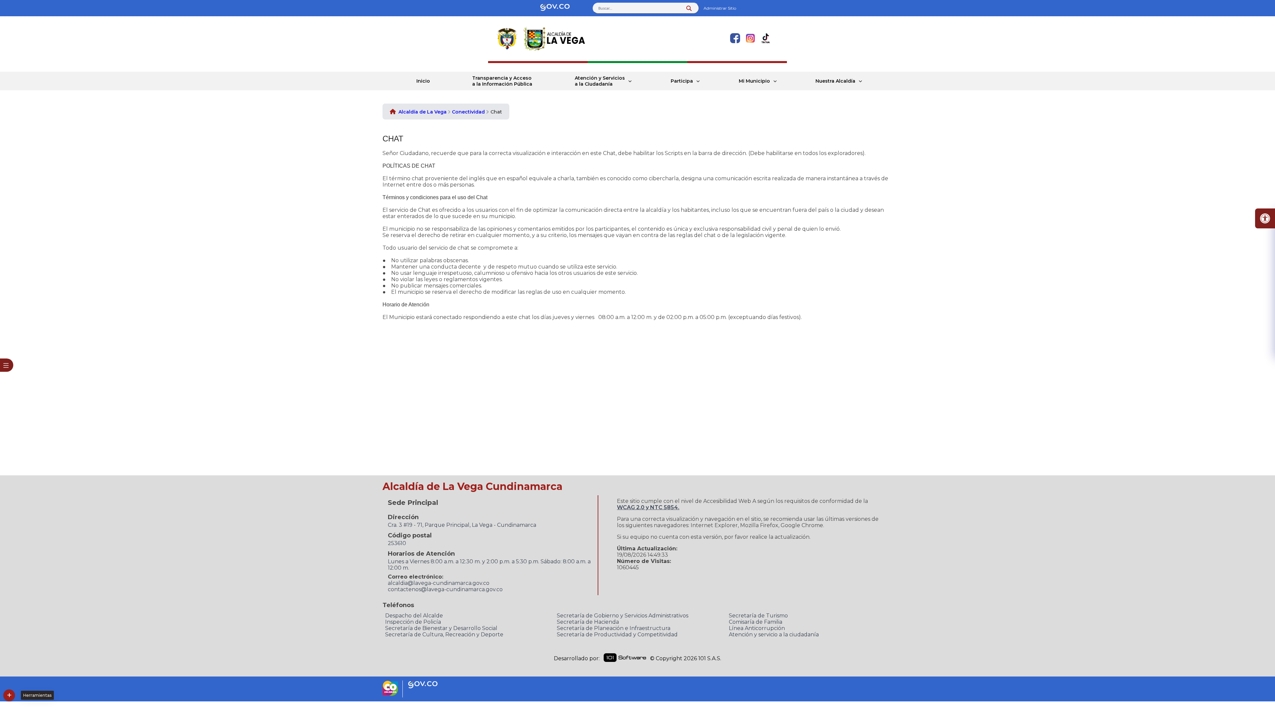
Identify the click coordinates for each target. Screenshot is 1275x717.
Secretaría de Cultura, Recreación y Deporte (444, 634)
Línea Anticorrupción (757, 628)
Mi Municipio (754, 81)
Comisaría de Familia (755, 622)
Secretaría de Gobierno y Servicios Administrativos (622, 615)
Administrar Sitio (720, 8)
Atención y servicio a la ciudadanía (774, 634)
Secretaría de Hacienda (588, 622)
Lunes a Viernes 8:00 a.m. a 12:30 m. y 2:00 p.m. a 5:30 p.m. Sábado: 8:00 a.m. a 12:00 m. (489, 564)
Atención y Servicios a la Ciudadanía (600, 81)
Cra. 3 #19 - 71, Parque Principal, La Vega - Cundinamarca (462, 525)
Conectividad (468, 112)
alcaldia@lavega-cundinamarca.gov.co (438, 583)
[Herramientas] (9, 695)
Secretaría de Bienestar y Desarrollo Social (441, 628)
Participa (682, 81)
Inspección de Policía (413, 622)
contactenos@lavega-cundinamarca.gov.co (445, 589)
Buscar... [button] (605, 8)
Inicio (423, 81)
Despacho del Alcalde (414, 615)
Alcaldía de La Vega (422, 112)
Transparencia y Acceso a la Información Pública (502, 81)
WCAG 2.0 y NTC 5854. (648, 507)
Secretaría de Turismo (758, 615)
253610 (397, 543)
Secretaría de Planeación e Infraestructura (613, 628)
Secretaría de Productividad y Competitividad (617, 634)
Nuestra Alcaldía (835, 81)
